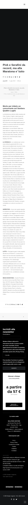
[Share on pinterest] (9, 77)
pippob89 (5, 81)
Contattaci (14, 450)
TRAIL (15, 92)
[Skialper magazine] (9, 4)
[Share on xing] (17, 77)
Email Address (6, 334)
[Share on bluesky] (15, 77)
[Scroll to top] (25, 502)
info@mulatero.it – (10, 429)
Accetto (7, 355)
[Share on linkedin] (11, 77)
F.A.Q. (14, 440)
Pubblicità (14, 448)
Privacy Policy (20, 351)
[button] (24, 4)
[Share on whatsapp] (13, 77)
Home (12, 92)
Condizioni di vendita (14, 444)
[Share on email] (19, 77)
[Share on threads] (7, 77)
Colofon (14, 446)
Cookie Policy (19, 486)
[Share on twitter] (5, 77)
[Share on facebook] (3, 77)
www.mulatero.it (19, 429)
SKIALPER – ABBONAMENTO (14, 405)
